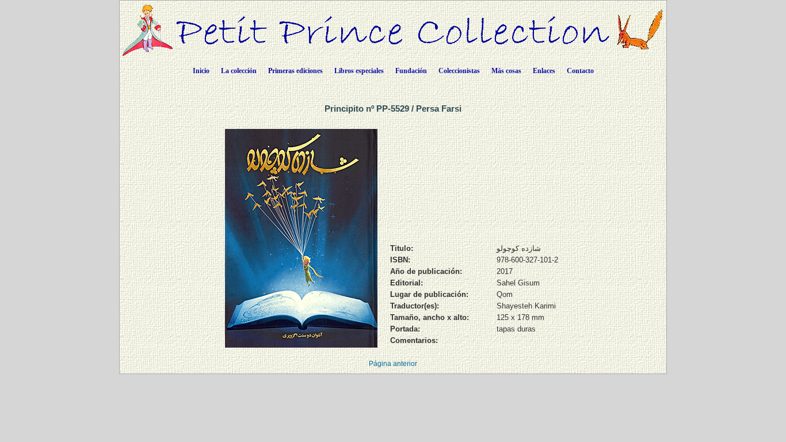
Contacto (580, 71)
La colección (239, 71)
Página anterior (393, 364)
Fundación (411, 71)
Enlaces (544, 71)
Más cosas (506, 71)
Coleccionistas (459, 71)
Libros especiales (359, 71)
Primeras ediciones (295, 71)
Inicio (201, 71)
